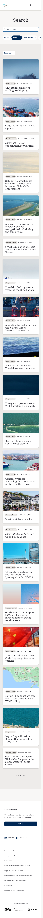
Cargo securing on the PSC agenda (20, 127)
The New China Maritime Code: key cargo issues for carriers (20, 658)
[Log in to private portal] (30, 5)
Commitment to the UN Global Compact (18, 876)
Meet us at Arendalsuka (18, 519)
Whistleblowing (10, 851)
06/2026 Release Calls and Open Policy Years (19, 535)
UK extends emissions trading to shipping (17, 89)
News (16, 38)
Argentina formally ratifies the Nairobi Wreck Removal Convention (20, 328)
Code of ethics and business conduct (17, 866)
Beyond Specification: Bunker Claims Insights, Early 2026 (18, 739)
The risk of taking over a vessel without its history (19, 288)
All (6, 38)
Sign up (20, 824)
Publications (30, 38)
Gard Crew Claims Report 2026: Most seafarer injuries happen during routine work (19, 616)
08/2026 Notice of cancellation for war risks (20, 144)
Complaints (8, 861)
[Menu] (37, 5)
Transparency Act (10, 856)
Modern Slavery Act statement (15, 881)
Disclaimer (8, 885)
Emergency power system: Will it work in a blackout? (20, 404)
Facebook (22, 838)
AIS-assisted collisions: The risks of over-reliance (20, 367)
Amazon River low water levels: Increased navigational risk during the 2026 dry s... (19, 228)
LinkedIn (10, 838)
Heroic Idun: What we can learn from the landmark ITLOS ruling (20, 699)
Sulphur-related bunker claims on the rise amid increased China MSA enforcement (18, 185)
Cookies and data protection (14, 890)
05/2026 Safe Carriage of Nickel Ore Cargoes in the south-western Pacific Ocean (19, 760)
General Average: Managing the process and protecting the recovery (20, 481)
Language (7, 53)
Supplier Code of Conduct (13, 871)
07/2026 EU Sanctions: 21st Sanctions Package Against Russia (20, 249)
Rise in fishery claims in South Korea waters (18, 442)
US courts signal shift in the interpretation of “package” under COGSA (19, 575)
